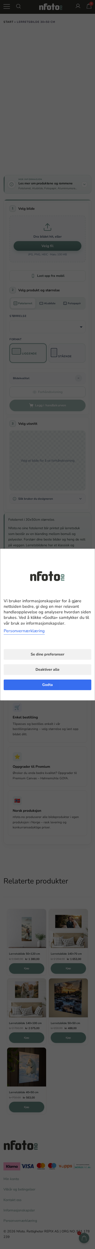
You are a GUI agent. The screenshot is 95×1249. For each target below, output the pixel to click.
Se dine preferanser (47, 654)
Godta (47, 684)
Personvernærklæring (24, 631)
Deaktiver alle (47, 669)
